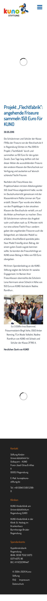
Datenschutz (18, 583)
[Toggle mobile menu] (40, 7)
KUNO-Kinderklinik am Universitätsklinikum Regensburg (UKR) (20, 509)
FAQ (14, 579)
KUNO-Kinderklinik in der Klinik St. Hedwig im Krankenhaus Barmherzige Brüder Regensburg (21, 526)
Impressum (24, 579)
